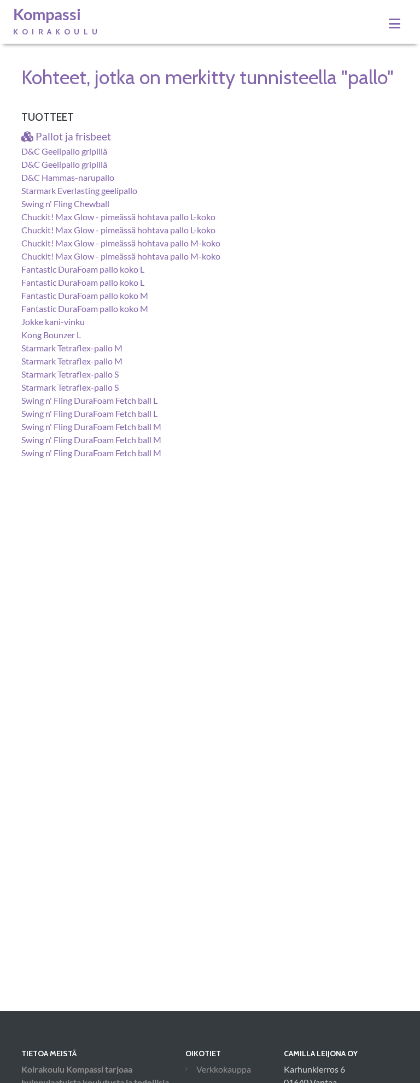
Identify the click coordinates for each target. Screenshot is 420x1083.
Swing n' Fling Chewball (65, 203)
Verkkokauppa (223, 1069)
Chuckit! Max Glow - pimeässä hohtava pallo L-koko (118, 216)
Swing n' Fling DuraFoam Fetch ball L (89, 400)
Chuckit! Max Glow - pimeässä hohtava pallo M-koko (120, 243)
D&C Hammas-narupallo (67, 177)
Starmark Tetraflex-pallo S (70, 374)
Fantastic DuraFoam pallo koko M (84, 295)
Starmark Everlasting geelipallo (79, 190)
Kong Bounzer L (51, 334)
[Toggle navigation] (394, 23)
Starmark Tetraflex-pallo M (71, 348)
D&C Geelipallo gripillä (64, 151)
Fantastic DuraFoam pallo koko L (82, 269)
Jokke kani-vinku (53, 321)
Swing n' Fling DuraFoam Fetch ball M (91, 426)
